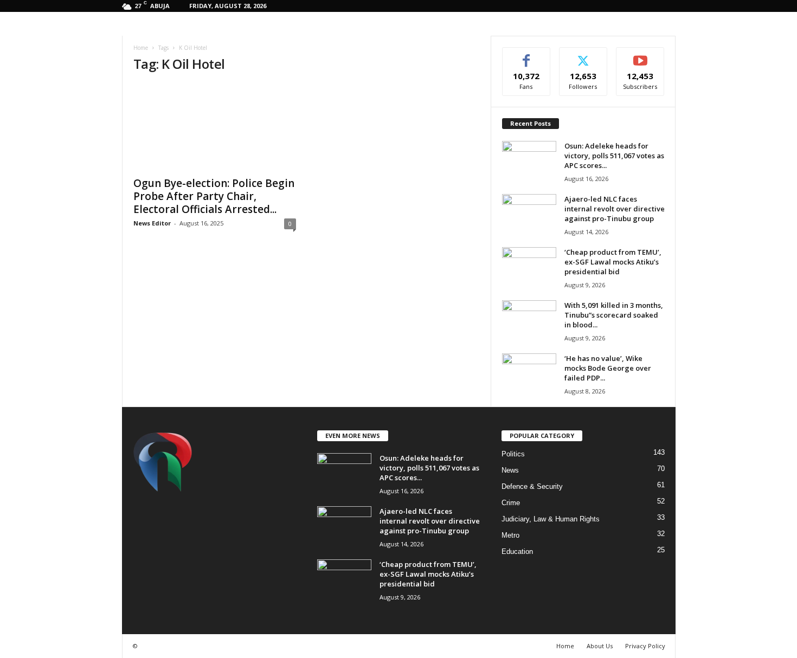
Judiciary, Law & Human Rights (551, 519)
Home (140, 47)
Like (526, 55)
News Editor (152, 223)
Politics (513, 454)
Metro (510, 535)
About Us (600, 646)
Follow (583, 55)
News (510, 470)
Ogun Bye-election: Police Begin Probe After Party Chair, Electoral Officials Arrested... (213, 196)
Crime (511, 503)
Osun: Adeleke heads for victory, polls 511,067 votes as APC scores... (614, 155)
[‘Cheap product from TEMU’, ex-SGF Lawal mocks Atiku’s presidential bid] (529, 267)
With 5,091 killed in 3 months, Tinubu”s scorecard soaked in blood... (613, 315)
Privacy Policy (645, 646)
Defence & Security (532, 486)
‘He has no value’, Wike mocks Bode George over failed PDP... (607, 368)
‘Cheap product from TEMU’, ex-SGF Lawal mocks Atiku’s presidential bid (612, 261)
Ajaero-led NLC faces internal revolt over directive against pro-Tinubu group (614, 208)
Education (517, 551)
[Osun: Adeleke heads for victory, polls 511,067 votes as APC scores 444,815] (529, 161)
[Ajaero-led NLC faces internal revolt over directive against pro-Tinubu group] (529, 214)
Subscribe (640, 55)
